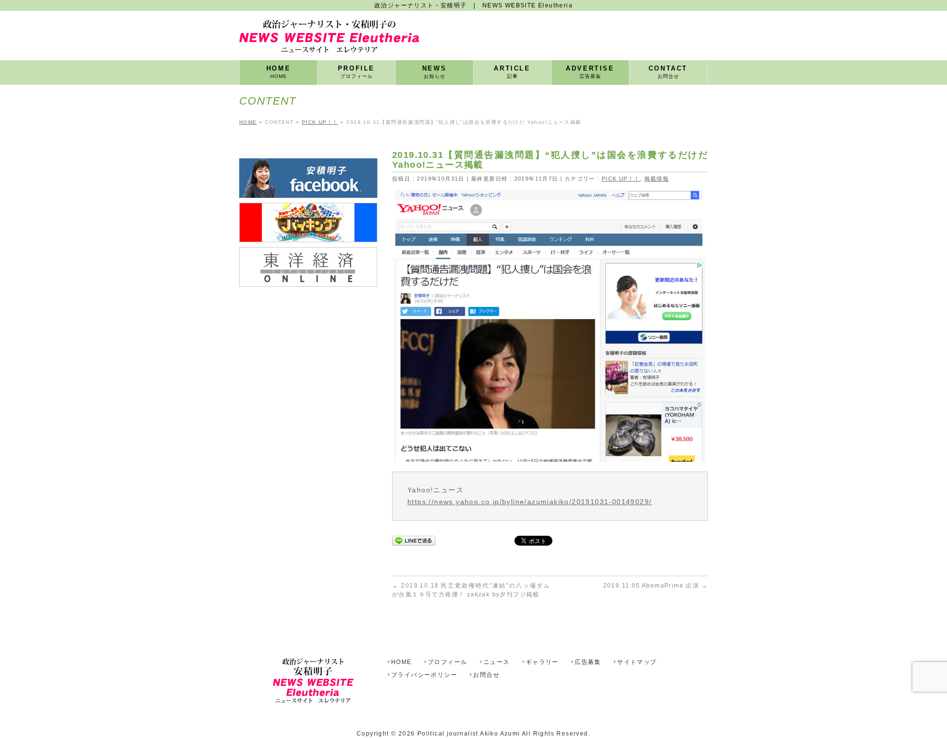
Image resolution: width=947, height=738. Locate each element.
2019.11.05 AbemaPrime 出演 (655, 585)
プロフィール (447, 662)
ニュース (496, 662)
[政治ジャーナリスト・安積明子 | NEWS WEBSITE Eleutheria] (329, 41)
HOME (401, 662)
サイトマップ (636, 662)
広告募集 (588, 662)
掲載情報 (656, 179)
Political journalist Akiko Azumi (468, 733)
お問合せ (486, 675)
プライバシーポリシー (424, 675)
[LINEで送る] (414, 540)
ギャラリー (542, 662)
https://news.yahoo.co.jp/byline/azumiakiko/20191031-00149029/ (529, 502)
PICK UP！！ (621, 179)
